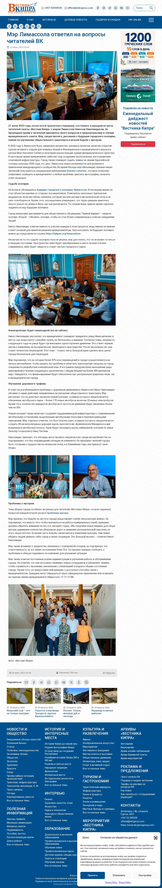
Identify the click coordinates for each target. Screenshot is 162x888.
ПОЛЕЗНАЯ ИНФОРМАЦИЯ (19, 811)
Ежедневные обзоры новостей (24, 739)
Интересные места (55, 774)
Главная (13, 19)
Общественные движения (97, 757)
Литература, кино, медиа (96, 761)
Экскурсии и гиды (92, 805)
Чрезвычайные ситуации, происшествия (20, 777)
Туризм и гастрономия (96, 779)
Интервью (55, 793)
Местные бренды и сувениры (99, 808)
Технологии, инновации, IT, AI (22, 786)
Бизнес (49, 799)
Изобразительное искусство (98, 743)
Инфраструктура (92, 790)
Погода (11, 793)
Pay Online (135, 19)
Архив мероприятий (131, 758)
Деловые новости (75, 19)
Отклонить (119, 875)
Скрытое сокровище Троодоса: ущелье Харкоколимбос (47, 713)
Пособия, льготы (16, 833)
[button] (155, 837)
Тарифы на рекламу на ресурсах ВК (133, 785)
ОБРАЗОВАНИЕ (57, 828)
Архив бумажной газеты (134, 754)
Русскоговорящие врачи (20, 837)
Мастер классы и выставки (97, 754)
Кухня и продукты (92, 794)
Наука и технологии (55, 810)
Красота (11, 768)
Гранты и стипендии (56, 858)
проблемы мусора (57, 513)
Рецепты (87, 798)
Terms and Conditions (63, 884)
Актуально (49, 19)
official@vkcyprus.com (80, 7)
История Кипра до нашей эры (61, 743)
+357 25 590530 (129, 817)
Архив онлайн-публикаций (135, 751)
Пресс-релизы (15, 789)
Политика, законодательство (23, 750)
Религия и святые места (58, 764)
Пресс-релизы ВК (130, 776)
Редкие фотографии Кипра (59, 747)
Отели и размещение (94, 801)
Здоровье (12, 765)
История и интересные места (57, 733)
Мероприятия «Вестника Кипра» (96, 825)
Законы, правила (16, 819)
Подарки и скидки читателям (137, 780)
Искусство (50, 806)
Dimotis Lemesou (76, 170)
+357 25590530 (53, 7)
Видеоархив (127, 747)
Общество (110, 673)
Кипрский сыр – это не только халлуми (18, 712)
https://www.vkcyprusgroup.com (137, 825)
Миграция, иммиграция (19, 822)
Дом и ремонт (14, 840)
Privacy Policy (111, 882)
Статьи (10, 746)
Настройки (145, 875)
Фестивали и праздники (96, 750)
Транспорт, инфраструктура (22, 782)
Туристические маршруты (97, 787)
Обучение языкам (54, 862)
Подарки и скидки (108, 19)
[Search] (151, 8)
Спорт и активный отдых (96, 765)
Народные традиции (56, 767)
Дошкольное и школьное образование (58, 836)
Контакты (130, 805)
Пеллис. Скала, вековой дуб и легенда (72, 713)
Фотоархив (127, 743)
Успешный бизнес (16, 743)
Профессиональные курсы (59, 851)
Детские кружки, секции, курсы (62, 854)
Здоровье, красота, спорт (59, 802)
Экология (12, 761)
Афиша (86, 739)
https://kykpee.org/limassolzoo (63, 233)
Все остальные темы (18, 800)
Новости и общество (17, 731)
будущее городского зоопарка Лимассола (62, 189)
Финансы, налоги (16, 826)
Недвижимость (15, 830)
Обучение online (53, 847)
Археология (51, 771)
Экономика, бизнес (17, 754)
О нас (30, 19)
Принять (93, 875)
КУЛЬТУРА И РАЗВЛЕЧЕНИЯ (95, 731)
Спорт (10, 772)
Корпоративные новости (20, 796)
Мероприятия (90, 746)
